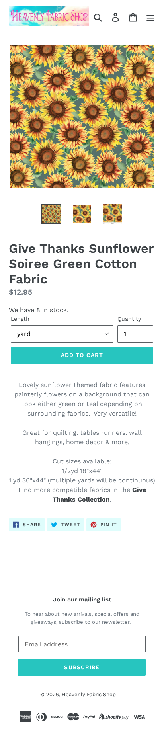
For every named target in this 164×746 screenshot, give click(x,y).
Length (20, 319)
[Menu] (150, 17)
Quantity (129, 319)
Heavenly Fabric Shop (89, 694)
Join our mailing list (82, 599)
